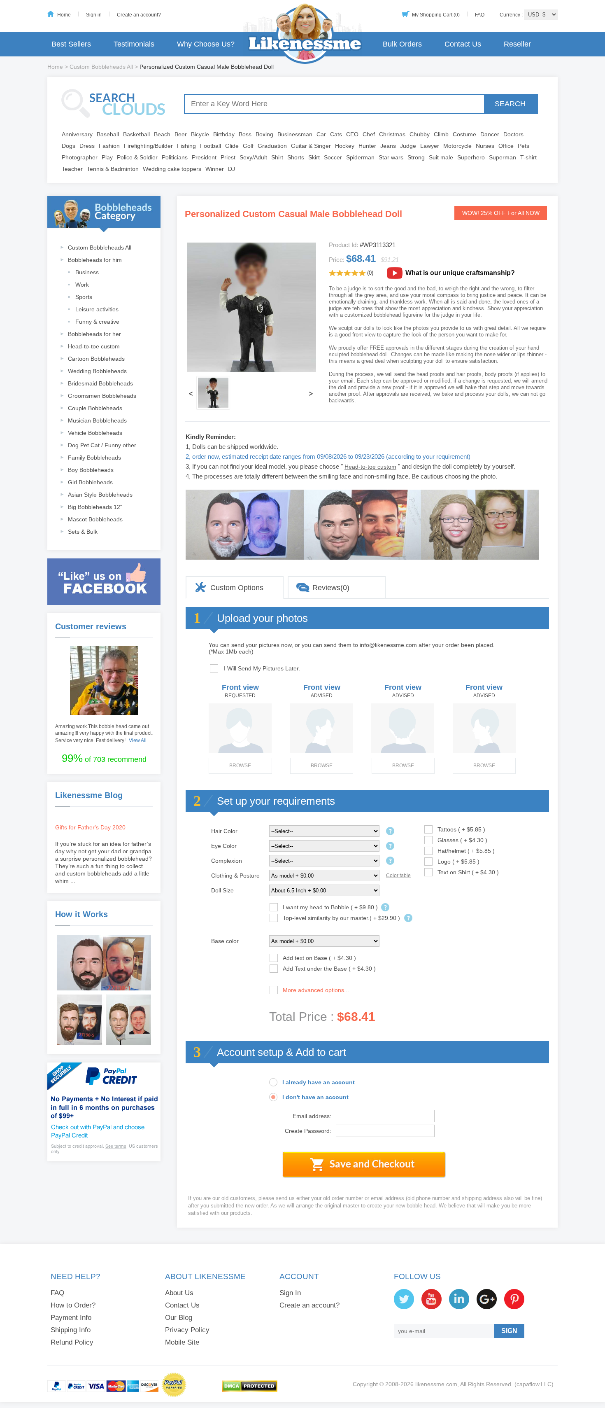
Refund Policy (72, 1342)
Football (210, 145)
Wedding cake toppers (172, 169)
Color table (398, 875)
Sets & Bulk (83, 531)
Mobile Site (182, 1342)
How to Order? (73, 1305)
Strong (416, 157)
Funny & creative (97, 321)
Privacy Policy (187, 1330)
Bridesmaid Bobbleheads (100, 383)
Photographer (80, 157)
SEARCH (510, 104)
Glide (232, 145)
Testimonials (134, 44)
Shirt (277, 157)
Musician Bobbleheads (97, 420)
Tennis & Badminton (113, 169)
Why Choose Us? (206, 44)
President (204, 157)
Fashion (109, 145)
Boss (245, 134)
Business (87, 272)
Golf (248, 145)
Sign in (94, 15)
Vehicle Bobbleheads (95, 433)
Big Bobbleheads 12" (95, 507)
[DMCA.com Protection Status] (249, 1390)
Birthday (224, 134)
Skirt (314, 157)
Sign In (290, 1293)
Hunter (367, 145)
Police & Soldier (137, 157)
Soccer (333, 157)
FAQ (479, 15)
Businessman (294, 134)
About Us (179, 1293)
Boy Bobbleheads (91, 470)
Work (82, 284)
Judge (408, 145)
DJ (231, 169)
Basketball (136, 134)
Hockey (344, 145)
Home (64, 15)
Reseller (517, 44)
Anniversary (77, 134)
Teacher (72, 169)
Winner (214, 169)
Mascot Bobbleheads (95, 519)
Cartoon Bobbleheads (96, 358)
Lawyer (429, 145)
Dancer (489, 134)
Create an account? (139, 15)
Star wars (391, 157)
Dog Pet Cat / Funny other (102, 445)
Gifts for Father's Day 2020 (90, 827)
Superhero (471, 157)
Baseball (108, 134)
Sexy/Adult (253, 157)
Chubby (420, 134)
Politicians (175, 157)
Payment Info (71, 1318)
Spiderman (360, 157)
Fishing (186, 145)
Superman (502, 157)
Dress (87, 145)
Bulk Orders (402, 44)
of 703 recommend (104, 758)
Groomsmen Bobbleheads (102, 395)
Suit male (441, 157)
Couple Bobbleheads (95, 408)
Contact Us (462, 44)
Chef (369, 134)
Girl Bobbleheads (90, 482)
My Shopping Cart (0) (436, 15)
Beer (181, 134)
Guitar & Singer (311, 145)
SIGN (509, 1330)
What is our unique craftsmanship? (460, 272)
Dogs (68, 145)
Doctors (513, 134)
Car (321, 134)
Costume (464, 134)
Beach (162, 134)
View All (138, 740)
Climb (441, 134)
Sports (83, 297)
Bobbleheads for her (94, 334)
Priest (228, 157)
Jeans (388, 145)
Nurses (485, 145)
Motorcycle (457, 145)
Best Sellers (71, 44)
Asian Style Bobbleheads (100, 494)
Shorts (295, 157)
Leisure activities (97, 309)
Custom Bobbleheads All (101, 66)
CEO (352, 134)
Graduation (272, 145)
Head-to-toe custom (94, 346)
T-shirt (528, 157)
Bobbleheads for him (95, 260)
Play (107, 157)
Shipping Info (71, 1330)
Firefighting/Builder (148, 145)
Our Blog (178, 1318)
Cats (336, 134)
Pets (523, 145)
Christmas (392, 134)
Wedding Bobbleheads (97, 371)
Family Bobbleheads (94, 457)
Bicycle (200, 134)
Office (506, 145)
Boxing (264, 134)
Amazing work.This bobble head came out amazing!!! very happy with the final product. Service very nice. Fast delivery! (104, 733)
